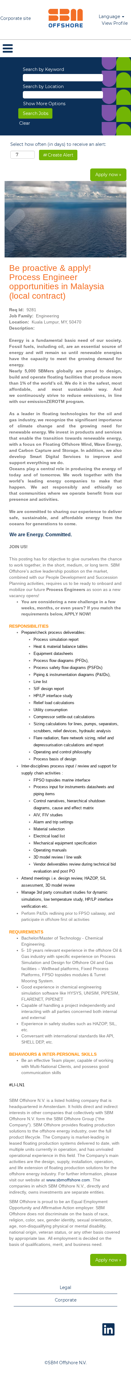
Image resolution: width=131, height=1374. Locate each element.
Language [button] (110, 16)
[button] (65, 48)
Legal (65, 1287)
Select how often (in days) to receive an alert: (58, 144)
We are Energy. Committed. (40, 534)
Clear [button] (24, 123)
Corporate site (15, 18)
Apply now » (108, 174)
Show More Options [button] (44, 103)
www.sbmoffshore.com (68, 1179)
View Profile (115, 23)
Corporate (65, 1300)
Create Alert (60, 155)
